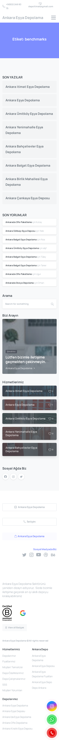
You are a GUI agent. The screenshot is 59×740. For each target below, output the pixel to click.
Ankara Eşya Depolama (22, 17)
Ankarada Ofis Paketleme (19, 222)
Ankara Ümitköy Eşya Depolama (29, 114)
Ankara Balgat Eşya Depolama (28, 165)
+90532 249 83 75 (13, 6)
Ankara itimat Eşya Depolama (28, 87)
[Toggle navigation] (53, 17)
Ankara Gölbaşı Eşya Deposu (20, 230)
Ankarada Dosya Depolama (20, 282)
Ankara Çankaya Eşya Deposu (28, 198)
